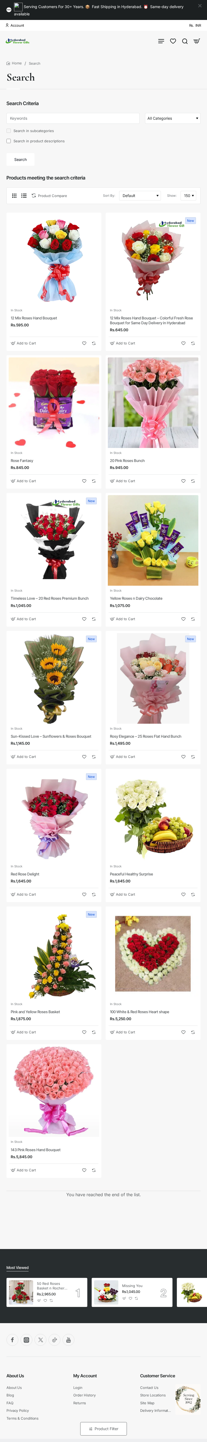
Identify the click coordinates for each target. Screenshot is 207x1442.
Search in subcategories (33, 131)
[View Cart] (197, 41)
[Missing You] (106, 1292)
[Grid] (14, 195)
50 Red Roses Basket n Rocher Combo (50, 1286)
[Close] (200, 6)
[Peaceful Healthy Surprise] (153, 816)
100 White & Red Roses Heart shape (139, 1011)
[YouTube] (68, 1340)
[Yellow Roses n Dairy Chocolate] (153, 540)
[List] (24, 195)
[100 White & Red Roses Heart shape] (153, 954)
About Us (15, 1375)
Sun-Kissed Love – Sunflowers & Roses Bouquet (51, 736)
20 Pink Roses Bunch (127, 460)
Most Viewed (17, 1267)
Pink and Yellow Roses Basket (35, 1011)
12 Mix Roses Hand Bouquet (34, 318)
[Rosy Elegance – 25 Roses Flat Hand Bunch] (153, 678)
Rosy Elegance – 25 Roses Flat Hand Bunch (145, 736)
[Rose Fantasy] (54, 402)
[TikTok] (54, 1340)
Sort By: (109, 196)
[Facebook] (12, 1340)
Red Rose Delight (25, 874)
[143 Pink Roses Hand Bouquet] (54, 1091)
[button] (24, 343)
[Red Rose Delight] (54, 816)
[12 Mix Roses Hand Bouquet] (54, 260)
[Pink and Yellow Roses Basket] (54, 954)
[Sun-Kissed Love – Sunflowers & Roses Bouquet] (54, 678)
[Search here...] (185, 41)
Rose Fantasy (22, 460)
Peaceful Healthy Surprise (131, 874)
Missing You (132, 1286)
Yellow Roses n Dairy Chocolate (136, 598)
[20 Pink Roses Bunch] (153, 402)
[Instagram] (26, 1340)
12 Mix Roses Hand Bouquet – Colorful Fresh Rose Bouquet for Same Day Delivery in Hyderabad (151, 320)
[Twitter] (40, 1340)
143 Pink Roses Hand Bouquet (36, 1149)
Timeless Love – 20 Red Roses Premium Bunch (50, 598)
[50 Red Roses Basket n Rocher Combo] (21, 1292)
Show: (172, 196)
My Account (85, 1375)
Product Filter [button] (106, 1428)
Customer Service (157, 1375)
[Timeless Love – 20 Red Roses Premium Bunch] (54, 540)
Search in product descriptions (38, 141)
